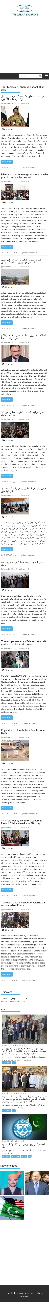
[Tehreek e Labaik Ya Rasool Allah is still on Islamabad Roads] (15, 913)
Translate (21, 1001)
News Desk (25, 103)
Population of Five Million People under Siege (23, 731)
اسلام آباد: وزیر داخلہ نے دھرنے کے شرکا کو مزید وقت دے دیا (23, 337)
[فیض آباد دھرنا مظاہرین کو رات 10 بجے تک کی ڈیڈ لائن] (15, 499)
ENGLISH (6, 253)
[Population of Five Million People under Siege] (15, 741)
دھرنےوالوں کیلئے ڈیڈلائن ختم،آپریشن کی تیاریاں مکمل (22, 413)
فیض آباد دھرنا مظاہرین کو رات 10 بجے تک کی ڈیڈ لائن (23, 490)
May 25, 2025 (8, 1141)
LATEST (24, 1156)
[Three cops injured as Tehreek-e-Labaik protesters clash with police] (15, 652)
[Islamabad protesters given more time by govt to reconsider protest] (15, 185)
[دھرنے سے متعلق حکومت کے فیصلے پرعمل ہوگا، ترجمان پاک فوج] (15, 107)
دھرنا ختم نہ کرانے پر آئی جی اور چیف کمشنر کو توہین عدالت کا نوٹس (21, 261)
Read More (6, 162)
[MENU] (46, 76)
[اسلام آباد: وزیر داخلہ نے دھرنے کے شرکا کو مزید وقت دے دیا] (15, 346)
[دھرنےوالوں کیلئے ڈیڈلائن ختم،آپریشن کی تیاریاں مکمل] (15, 423)
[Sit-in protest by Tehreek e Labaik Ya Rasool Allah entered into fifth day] (15, 831)
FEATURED (13, 253)
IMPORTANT (7, 167)
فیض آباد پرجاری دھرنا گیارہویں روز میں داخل (22, 563)
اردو (14, 1063)
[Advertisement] (24, 47)
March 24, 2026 (9, 1093)
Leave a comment (29, 167)
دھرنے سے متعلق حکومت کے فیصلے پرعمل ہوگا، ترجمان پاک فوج (23, 98)
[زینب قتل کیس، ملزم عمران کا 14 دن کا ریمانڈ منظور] (12, 1183)
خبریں (14, 167)
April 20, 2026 (8, 1045)
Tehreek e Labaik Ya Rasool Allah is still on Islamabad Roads (23, 904)
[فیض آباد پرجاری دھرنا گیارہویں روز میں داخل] (15, 573)
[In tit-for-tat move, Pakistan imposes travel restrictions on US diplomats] (12, 1208)
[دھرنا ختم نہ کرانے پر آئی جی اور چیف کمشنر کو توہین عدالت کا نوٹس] (15, 271)
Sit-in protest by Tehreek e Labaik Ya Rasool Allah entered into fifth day (21, 822)
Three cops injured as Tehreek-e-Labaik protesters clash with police (23, 643)
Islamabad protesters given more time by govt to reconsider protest (24, 176)
